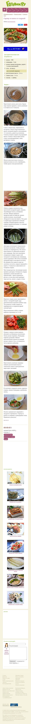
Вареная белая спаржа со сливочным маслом (15, 571)
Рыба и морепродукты (8, 681)
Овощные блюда (19, 675)
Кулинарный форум (20, 688)
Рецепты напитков (20, 685)
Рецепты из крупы (20, 681)
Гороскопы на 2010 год (21, 693)
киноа (5, 439)
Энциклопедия (19, 690)
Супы (4, 679)
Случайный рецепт (7, 697)
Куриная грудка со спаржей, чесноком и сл (15, 587)
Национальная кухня (8, 695)
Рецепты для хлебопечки (9, 690)
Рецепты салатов (17, 14)
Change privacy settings (16, 706)
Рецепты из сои (6, 689)
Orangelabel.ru (6, 705)
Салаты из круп (8, 435)
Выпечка (5, 676)
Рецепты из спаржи (9, 437)
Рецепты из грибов (20, 682)
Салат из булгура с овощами (15, 536)
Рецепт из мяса (6, 678)
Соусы (17, 683)
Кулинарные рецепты (8, 14)
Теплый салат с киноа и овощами (15, 553)
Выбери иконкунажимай (6, 651)
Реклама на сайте (20, 692)
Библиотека (18, 689)
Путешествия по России (21, 695)
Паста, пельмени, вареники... (20, 677)
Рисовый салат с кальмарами (15, 502)
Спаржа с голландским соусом (15, 484)
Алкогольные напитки (8, 688)
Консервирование (7, 683)
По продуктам (6, 696)
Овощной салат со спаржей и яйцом (15, 604)
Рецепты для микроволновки (6, 693)
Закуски (4, 682)
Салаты (4, 675)
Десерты (18, 679)
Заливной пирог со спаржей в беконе (15, 519)
